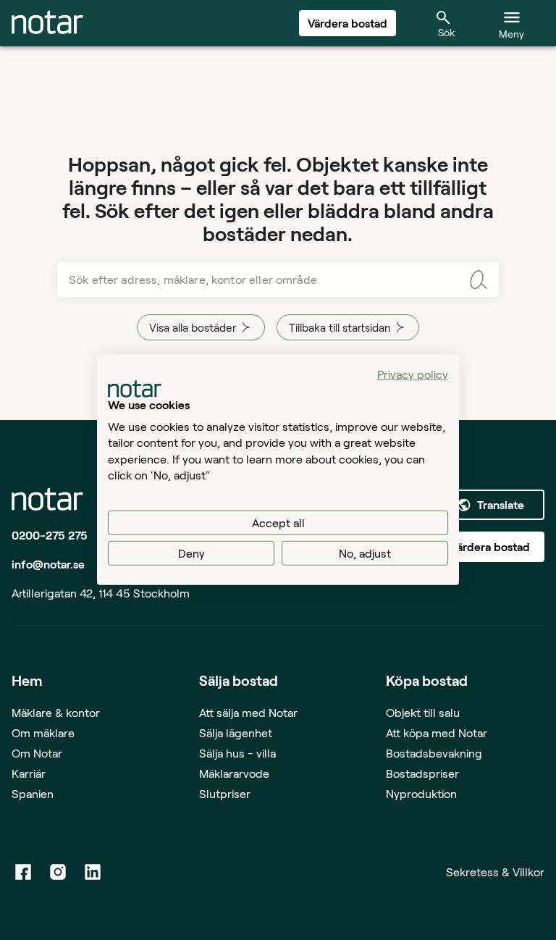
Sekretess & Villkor (495, 871)
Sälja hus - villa (237, 753)
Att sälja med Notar (248, 712)
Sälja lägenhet (235, 732)
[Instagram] (58, 872)
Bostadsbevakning (434, 753)
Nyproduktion (421, 793)
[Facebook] (23, 872)
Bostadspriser (422, 773)
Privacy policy (412, 374)
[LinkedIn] (92, 872)
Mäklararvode (234, 773)
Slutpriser (224, 793)
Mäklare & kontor (56, 712)
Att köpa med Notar (436, 732)
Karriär (29, 773)
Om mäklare (43, 732)
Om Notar (37, 753)
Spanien (33, 793)
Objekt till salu (423, 712)
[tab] (47, 23)
